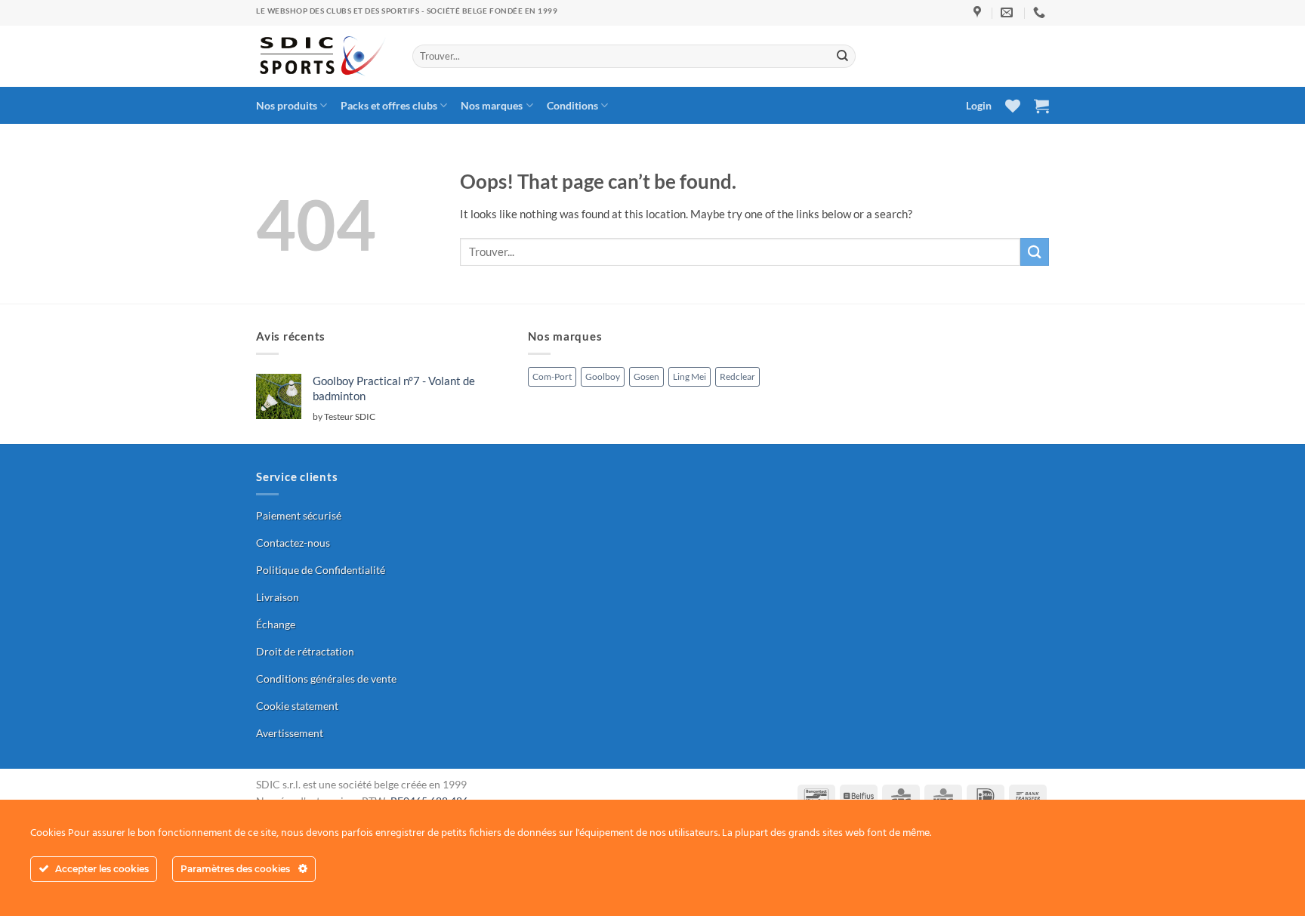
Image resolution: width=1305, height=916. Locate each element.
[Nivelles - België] (979, 12)
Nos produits (286, 105)
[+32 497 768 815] (1041, 12)
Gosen (646, 376)
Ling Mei (689, 376)
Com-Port (552, 376)
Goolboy (602, 376)
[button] (1041, 105)
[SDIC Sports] (323, 56)
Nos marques (492, 105)
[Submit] (843, 56)
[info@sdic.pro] (1009, 12)
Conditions (572, 105)
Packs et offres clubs (389, 105)
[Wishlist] (1012, 105)
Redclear (737, 376)
